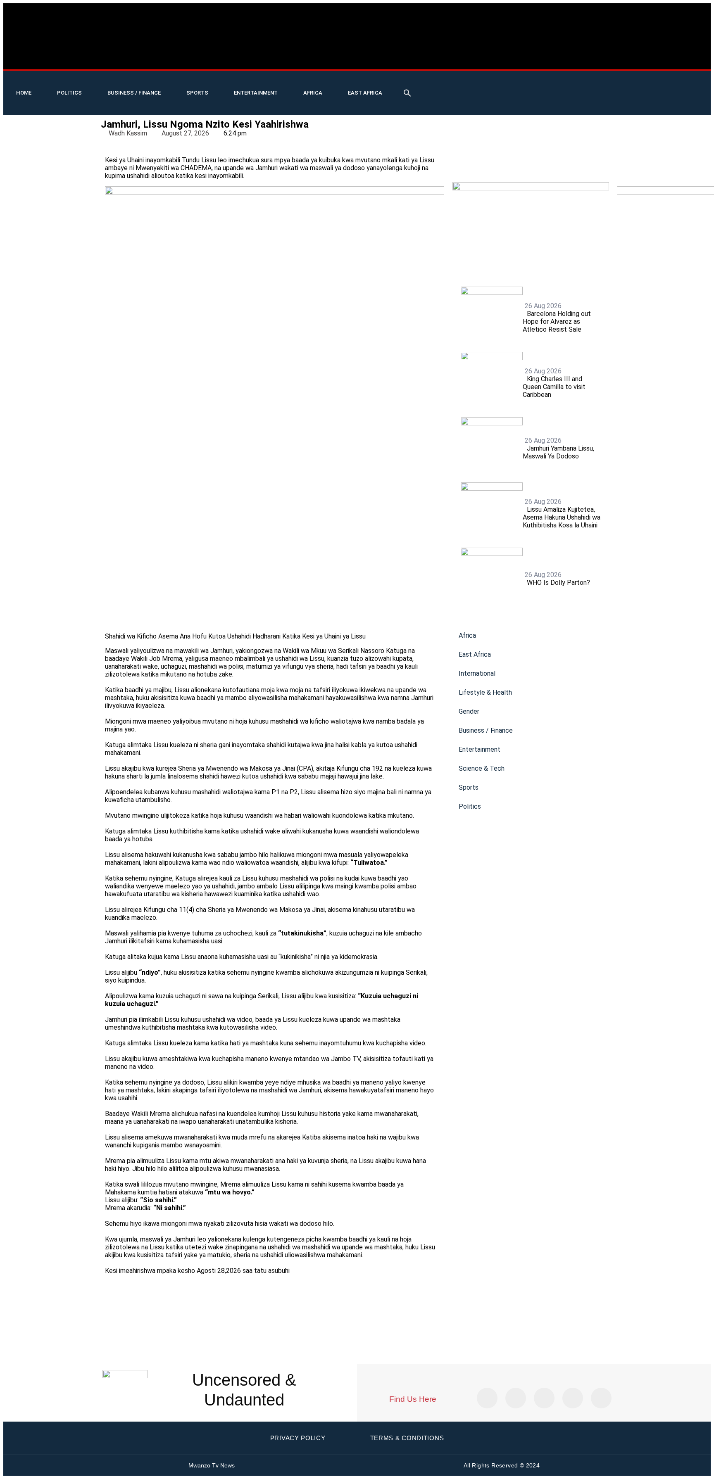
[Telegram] (565, 103)
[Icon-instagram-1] (672, 81)
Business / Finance (134, 93)
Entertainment (256, 93)
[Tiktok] (618, 81)
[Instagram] (601, 1398)
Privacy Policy (298, 1437)
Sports (197, 93)
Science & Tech (482, 768)
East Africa (365, 93)
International (477, 673)
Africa (312, 93)
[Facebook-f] (645, 81)
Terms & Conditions (407, 1437)
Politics (69, 93)
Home (23, 93)
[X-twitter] (565, 81)
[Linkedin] (699, 81)
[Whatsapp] (591, 103)
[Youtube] (591, 81)
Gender (469, 711)
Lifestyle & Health (485, 692)
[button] (407, 93)
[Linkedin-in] (544, 1398)
